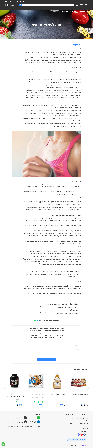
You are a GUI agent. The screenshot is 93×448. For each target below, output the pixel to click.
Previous (4, 388)
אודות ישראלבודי (85, 416)
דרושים (27, 9)
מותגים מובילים (71, 426)
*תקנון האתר (85, 420)
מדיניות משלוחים (85, 421)
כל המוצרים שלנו (79, 9)
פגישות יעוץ (52, 9)
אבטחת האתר (85, 428)
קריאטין (72, 425)
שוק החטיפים (61, 9)
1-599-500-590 (9, 1)
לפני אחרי (34, 9)
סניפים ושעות (19, 9)
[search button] (20, 5)
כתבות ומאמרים (43, 9)
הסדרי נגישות (85, 430)
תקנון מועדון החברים (84, 423)
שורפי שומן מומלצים (70, 420)
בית (87, 11)
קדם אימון (72, 423)
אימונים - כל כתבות (73, 11)
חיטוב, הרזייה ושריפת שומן (75, 41)
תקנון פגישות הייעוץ (84, 425)
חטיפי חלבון (72, 421)
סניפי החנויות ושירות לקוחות (82, 418)
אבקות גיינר (72, 418)
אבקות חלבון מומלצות (70, 416)
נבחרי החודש (70, 9)
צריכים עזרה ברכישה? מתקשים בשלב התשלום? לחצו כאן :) (76, 1)
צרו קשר (28, 1)
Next (88, 388)
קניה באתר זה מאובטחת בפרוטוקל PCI (75, 439)
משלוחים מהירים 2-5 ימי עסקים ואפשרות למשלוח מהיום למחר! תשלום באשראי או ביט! (47, 1)
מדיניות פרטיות (85, 426)
